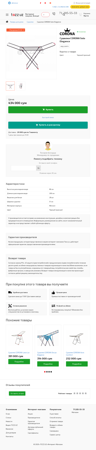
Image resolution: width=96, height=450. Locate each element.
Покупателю (55, 409)
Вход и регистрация (83, 3)
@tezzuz (15, 3)
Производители (34, 418)
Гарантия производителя (34, 422)
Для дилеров (11, 433)
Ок (38, 168)
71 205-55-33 (66, 13)
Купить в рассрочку (49, 124)
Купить (50, 109)
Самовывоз (54, 431)
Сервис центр (55, 435)
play (45, 3)
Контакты (9, 436)
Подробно (19, 364)
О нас (8, 414)
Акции (30, 414)
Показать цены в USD (80, 7)
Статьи (8, 418)
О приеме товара (56, 421)
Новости (9, 421)
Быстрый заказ (48, 117)
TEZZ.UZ (17, 14)
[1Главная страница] (7, 21)
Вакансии (9, 429)
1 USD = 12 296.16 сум (60, 7)
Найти (63, 14)
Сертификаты (33, 433)
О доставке (54, 414)
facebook (40, 3)
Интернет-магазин (37, 409)
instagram (50, 3)
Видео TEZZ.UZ (12, 425)
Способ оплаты (55, 418)
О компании (11, 409)
